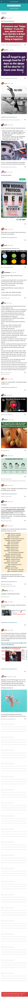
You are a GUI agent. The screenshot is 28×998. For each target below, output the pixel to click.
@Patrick (3, 680)
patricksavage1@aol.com (11, 117)
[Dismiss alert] (21, 995)
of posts (13, 1)
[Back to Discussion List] (1, 1)
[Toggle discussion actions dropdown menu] (26, 1)
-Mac (4, 382)
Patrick (4, 505)
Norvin (4, 488)
